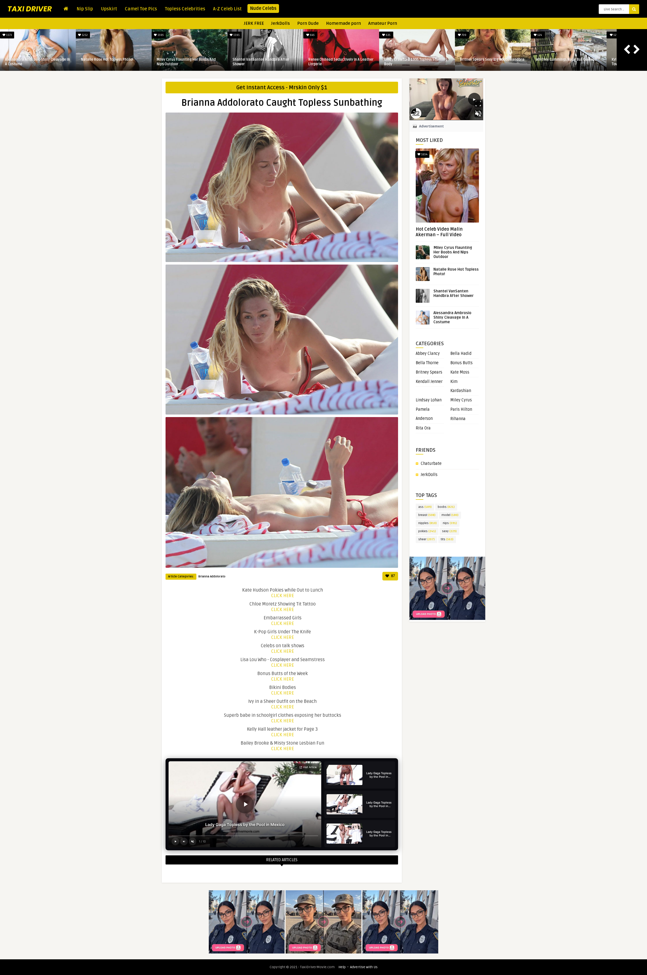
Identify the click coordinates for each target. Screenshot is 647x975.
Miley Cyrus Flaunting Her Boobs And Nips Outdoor (489, 61)
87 (392, 576)
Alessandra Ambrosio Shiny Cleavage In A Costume (340, 61)
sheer (426, 539)
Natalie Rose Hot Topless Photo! (410, 59)
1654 (423, 154)
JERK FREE (254, 23)
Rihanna (458, 418)
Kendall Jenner (429, 381)
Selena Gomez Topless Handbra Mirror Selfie (112, 61)
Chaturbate (431, 463)
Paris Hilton (461, 409)
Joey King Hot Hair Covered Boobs (260, 59)
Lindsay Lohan (429, 400)
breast (426, 515)
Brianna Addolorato (211, 576)
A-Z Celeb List (227, 9)
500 (236, 35)
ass (425, 507)
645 (615, 35)
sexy (449, 531)
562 (84, 35)
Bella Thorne (427, 362)
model (450, 515)
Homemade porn (343, 23)
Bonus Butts (461, 362)
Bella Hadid (461, 353)
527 (8, 35)
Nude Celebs (263, 8)
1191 (539, 35)
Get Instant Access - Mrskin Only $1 (281, 87)
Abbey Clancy (428, 353)
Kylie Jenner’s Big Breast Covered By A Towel (35, 61)
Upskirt (109, 9)
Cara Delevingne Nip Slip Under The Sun (189, 59)
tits (447, 539)
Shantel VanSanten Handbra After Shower (564, 61)
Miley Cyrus (461, 400)
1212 (387, 35)
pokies (427, 531)
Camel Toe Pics (141, 9)
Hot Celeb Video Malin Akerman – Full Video (439, 231)
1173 (312, 35)
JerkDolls (280, 23)
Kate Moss (459, 372)
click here (282, 595)
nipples (427, 523)
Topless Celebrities (185, 9)
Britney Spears (429, 372)
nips (450, 523)
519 (160, 35)
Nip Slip (85, 9)
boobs (446, 507)
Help (342, 967)
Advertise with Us (364, 967)
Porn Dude (308, 23)
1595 (463, 35)
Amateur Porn (382, 23)
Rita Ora (423, 428)
